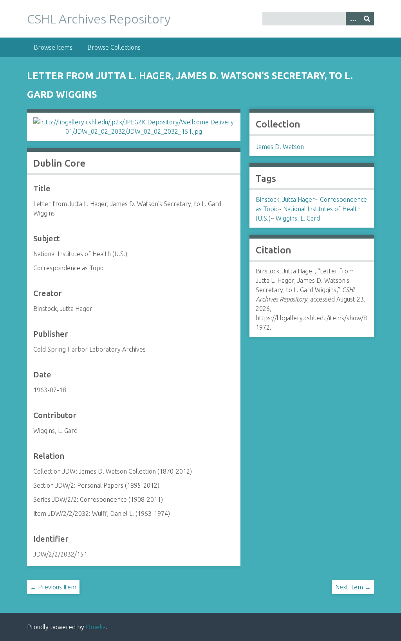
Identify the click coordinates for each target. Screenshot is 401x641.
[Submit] (367, 18)
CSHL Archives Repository (98, 19)
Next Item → (353, 587)
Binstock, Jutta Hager (285, 199)
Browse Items (53, 47)
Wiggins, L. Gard (298, 218)
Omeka (96, 626)
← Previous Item (53, 587)
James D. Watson (280, 146)
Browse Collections (114, 47)
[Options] (353, 18)
